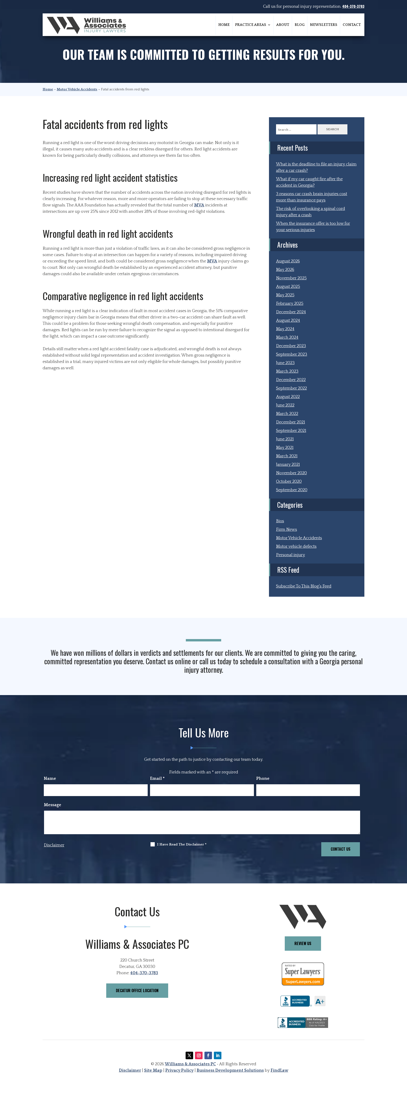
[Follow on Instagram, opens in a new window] (199, 1055)
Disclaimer (54, 845)
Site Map (153, 1070)
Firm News (286, 529)
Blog (300, 25)
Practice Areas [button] (250, 25)
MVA (199, 205)
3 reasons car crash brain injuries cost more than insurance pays (311, 197)
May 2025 (285, 295)
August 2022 (288, 397)
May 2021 (284, 447)
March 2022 (287, 413)
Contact (352, 25)
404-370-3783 (353, 6)
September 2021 (291, 430)
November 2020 (291, 473)
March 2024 (287, 337)
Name (50, 778)
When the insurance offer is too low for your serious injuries (313, 226)
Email (157, 778)
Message (52, 805)
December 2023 (291, 346)
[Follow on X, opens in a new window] (189, 1055)
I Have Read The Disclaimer (182, 844)
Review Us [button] (302, 943)
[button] (402, 1061)
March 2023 (287, 371)
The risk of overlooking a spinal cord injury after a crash (310, 211)
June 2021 (285, 439)
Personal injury (290, 555)
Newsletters (323, 25)
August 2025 (288, 286)
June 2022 (285, 405)
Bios (280, 521)
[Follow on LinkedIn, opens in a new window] (217, 1055)
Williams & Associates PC (190, 1064)
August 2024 (288, 320)
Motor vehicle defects (296, 546)
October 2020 (289, 481)
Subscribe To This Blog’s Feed (303, 586)
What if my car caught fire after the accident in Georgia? (309, 182)
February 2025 (289, 303)
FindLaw (279, 1070)
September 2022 (291, 388)
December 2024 (291, 312)
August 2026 (288, 261)
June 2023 (285, 363)
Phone (262, 778)
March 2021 (286, 456)
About (282, 25)
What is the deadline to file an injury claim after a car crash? (316, 167)
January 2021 (288, 464)
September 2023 (291, 354)
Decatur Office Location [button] (137, 990)
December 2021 (290, 422)
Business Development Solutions (230, 1070)
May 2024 (285, 329)
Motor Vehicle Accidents (299, 538)
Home (224, 25)
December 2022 (291, 380)
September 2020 (291, 490)
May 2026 (285, 269)
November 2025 (291, 278)
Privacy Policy (179, 1070)
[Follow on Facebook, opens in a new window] (208, 1055)
